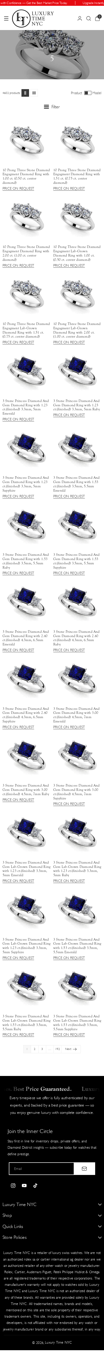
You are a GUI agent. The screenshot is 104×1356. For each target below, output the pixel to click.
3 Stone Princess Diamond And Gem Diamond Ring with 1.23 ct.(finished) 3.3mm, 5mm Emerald (26, 407)
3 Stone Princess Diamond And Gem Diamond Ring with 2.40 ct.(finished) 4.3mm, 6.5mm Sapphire (26, 715)
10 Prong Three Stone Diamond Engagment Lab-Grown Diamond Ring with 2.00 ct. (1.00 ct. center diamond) (77, 330)
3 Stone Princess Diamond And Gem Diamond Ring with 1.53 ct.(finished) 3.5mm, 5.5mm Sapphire (76, 561)
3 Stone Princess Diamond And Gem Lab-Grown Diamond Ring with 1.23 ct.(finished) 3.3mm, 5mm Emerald (26, 869)
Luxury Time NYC (58, 1342)
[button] (6, 18)
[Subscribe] (84, 1169)
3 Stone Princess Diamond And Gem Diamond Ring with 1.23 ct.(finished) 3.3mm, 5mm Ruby (76, 405)
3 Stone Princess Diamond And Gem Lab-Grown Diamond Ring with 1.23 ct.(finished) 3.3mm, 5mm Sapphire (26, 946)
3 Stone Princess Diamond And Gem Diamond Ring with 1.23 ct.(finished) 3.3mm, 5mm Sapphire (26, 484)
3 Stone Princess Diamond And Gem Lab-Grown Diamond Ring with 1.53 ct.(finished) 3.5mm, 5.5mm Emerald (77, 946)
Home (39, 48)
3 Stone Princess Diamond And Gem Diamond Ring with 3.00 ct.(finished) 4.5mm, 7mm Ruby (26, 790)
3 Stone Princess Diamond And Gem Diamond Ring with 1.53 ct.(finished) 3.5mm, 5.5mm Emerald (76, 484)
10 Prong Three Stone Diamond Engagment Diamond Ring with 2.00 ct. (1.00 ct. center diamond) (26, 253)
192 (57, 1049)
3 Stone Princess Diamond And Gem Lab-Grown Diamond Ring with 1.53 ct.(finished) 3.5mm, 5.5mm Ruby (26, 1022)
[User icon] (80, 18)
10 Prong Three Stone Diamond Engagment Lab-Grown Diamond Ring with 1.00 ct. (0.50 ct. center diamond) (77, 253)
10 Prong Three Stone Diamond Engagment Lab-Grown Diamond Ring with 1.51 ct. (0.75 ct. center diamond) (26, 330)
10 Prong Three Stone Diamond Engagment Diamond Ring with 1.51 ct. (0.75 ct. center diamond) (77, 176)
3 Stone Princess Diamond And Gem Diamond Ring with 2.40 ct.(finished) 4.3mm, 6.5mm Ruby (76, 638)
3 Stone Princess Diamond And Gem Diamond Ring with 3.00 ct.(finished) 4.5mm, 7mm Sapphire (76, 792)
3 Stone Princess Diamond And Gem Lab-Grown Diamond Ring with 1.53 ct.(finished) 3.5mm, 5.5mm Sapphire (77, 1022)
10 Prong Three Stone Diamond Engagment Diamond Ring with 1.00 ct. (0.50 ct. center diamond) (26, 176)
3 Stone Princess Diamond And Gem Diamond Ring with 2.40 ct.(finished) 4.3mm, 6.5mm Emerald (26, 638)
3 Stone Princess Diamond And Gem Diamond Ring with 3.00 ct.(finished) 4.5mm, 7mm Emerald (76, 715)
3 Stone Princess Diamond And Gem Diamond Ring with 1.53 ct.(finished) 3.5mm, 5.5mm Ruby (26, 561)
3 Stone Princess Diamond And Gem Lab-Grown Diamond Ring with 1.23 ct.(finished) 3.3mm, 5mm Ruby (77, 869)
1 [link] (27, 1049)
